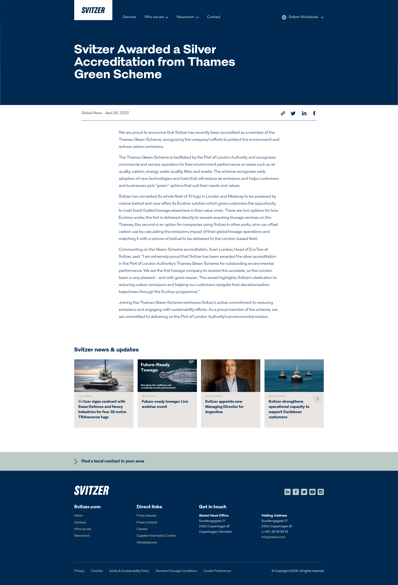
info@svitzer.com (273, 537)
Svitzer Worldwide (303, 17)
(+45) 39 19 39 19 (274, 532)
